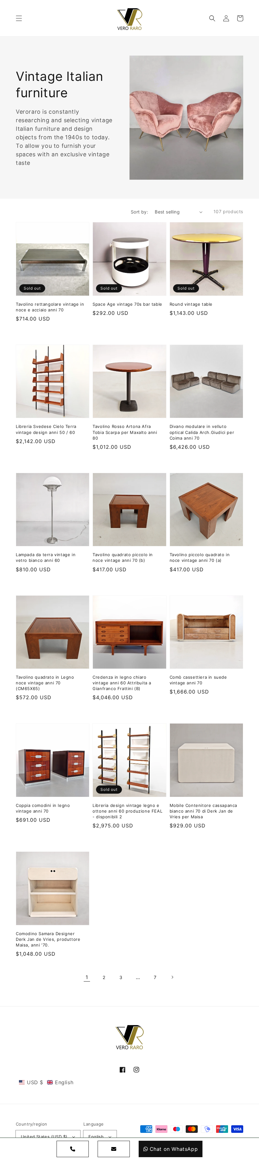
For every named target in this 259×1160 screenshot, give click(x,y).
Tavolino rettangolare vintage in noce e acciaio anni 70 (50, 307)
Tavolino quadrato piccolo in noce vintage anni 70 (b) (123, 557)
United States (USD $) (44, 1136)
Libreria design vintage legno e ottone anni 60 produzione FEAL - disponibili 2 (127, 811)
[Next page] (172, 977)
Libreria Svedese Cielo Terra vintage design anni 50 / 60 (46, 429)
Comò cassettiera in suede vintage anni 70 (198, 680)
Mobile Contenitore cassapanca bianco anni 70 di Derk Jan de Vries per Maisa (203, 811)
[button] (19, 18)
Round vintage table (191, 304)
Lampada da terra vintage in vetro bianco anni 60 (45, 557)
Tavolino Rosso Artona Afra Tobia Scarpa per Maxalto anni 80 (125, 432)
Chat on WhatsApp (174, 1149)
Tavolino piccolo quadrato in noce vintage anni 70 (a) (200, 557)
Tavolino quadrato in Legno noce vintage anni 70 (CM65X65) (45, 683)
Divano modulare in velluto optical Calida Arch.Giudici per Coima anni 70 (202, 432)
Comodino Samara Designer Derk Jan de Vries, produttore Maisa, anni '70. (48, 939)
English (96, 1136)
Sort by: (139, 211)
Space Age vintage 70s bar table (127, 304)
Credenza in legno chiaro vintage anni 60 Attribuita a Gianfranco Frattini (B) (122, 683)
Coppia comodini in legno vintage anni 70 (43, 808)
